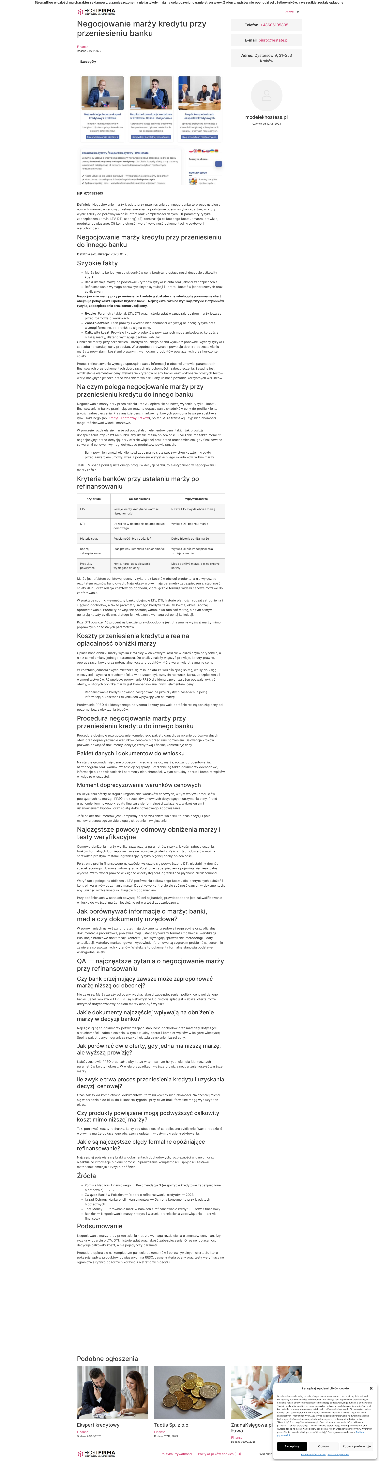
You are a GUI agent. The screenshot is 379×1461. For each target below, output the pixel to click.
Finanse (82, 47)
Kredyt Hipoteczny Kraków (129, 418)
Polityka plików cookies (313, 1454)
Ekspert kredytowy (98, 1425)
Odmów (323, 1446)
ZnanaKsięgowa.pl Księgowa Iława (263, 1428)
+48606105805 (273, 25)
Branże (288, 12)
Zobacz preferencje (357, 1446)
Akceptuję (292, 1446)
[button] (371, 1388)
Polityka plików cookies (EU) (219, 1454)
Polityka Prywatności (338, 1454)
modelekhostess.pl (266, 117)
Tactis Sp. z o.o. (172, 1425)
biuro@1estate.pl (274, 40)
